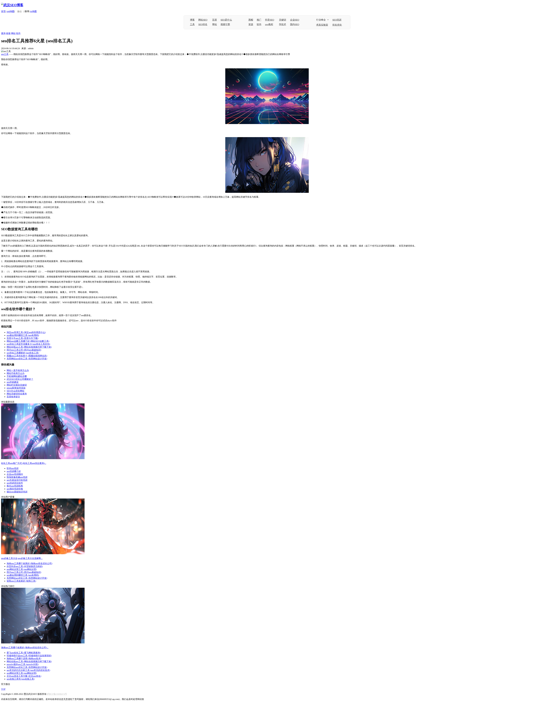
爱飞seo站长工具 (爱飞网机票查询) (23, 652)
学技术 (282, 24)
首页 (3, 11)
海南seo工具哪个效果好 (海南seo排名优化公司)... (24, 647)
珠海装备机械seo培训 (17, 477)
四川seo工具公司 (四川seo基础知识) (24, 350)
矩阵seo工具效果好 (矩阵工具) (21, 581)
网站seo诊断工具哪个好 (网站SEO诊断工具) (28, 341)
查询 (3, 33)
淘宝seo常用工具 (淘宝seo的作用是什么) (26, 332)
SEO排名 (202, 24)
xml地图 (10, 11)
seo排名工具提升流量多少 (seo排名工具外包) (28, 344)
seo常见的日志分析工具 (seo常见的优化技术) (28, 670)
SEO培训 (336, 20)
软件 (259, 24)
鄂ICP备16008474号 (57, 694)
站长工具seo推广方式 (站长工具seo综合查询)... (23, 463)
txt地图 (33, 11)
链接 (8, 33)
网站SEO (202, 20)
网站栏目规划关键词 (17, 385)
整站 (214, 24)
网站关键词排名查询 (17, 394)
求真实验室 (322, 25)
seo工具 (4, 54)
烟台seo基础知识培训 (17, 492)
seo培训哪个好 (14, 471)
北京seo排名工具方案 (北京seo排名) (24, 676)
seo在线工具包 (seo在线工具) (20, 679)
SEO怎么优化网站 (15, 391)
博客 (192, 20)
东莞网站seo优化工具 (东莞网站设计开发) (27, 358)
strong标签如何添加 (16, 388)
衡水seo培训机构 (15, 486)
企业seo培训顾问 (15, 474)
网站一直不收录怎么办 (18, 370)
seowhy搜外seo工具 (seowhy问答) (23, 664)
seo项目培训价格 (15, 489)
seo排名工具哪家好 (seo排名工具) (23, 353)
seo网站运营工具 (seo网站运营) (22, 569)
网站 (13, 33)
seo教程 (269, 24)
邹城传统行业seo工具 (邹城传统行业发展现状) (29, 655)
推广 (259, 20)
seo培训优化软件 (15, 483)
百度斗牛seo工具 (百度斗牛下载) (22, 338)
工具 (192, 24)
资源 (250, 24)
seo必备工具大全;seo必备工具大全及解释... (22, 558)
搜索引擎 (225, 24)
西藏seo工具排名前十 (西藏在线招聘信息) (27, 356)
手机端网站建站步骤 (17, 376)
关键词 (282, 20)
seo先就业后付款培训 (17, 480)
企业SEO (294, 20)
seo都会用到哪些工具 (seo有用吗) (23, 335)
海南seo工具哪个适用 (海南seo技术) (24, 658)
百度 (214, 20)
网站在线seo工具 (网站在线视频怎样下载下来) (29, 347)
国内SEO (294, 24)
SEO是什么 (226, 20)
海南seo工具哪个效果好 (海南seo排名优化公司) (29, 563)
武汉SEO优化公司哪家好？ (20, 379)
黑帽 (250, 20)
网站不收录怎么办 (15, 373)
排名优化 (337, 25)
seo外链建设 (12, 382)
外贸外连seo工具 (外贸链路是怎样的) (25, 566)
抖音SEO (269, 20)
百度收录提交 (13, 396)
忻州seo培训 (12, 468)
